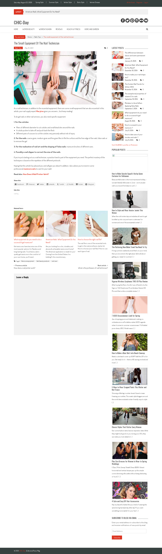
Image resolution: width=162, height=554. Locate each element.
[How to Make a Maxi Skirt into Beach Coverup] (130, 342)
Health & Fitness (73, 29)
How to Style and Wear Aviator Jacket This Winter (127, 211)
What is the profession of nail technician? (93, 268)
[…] (135, 186)
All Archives (131, 2)
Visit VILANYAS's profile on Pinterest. (125, 145)
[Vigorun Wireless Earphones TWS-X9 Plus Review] (130, 270)
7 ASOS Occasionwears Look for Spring (126, 315)
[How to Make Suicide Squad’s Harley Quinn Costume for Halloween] (131, 163)
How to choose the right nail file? (90, 239)
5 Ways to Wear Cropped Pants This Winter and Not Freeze (129, 388)
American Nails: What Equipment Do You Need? (42, 12)
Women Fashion (45, 29)
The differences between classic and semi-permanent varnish (135, 55)
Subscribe (117, 538)
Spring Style (39, 2)
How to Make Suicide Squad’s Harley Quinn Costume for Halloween (127, 175)
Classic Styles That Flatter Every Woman (126, 427)
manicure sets (29, 169)
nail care (54, 261)
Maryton (40, 111)
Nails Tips (37, 37)
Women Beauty (28, 29)
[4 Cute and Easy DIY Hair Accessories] (130, 490)
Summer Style (53, 2)
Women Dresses (95, 2)
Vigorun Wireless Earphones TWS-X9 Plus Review (130, 281)
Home (16, 29)
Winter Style (68, 2)
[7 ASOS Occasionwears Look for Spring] (130, 305)
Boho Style (80, 2)
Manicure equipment (27, 261)
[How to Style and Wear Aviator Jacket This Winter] (130, 199)
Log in (146, 2)
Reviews (59, 29)
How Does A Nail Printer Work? (36, 174)
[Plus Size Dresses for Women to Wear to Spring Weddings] (130, 450)
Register (139, 2)
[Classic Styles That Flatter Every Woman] (130, 416)
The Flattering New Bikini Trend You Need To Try (129, 247)
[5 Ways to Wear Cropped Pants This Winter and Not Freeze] (130, 376)
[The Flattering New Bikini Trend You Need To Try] (130, 236)
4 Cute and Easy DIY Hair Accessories (125, 501)
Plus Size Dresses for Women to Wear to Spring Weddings (129, 462)
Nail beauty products (43, 261)
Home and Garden (92, 29)
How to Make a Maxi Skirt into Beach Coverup (128, 353)
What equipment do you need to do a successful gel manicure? (27, 241)
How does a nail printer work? (24, 268)
